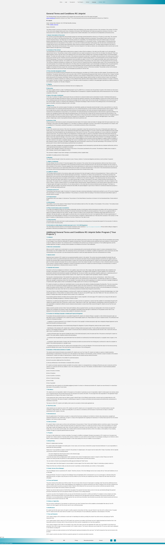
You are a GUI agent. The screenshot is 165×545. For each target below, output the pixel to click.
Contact (87, 2)
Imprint (51, 540)
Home (61, 2)
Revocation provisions (88, 540)
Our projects (72, 2)
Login (66, 2)
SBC (64, 540)
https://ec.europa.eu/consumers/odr (93, 226)
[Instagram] (111, 540)
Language (94, 2)
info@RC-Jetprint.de (54, 24)
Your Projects (80, 2)
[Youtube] (115, 540)
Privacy (76, 540)
